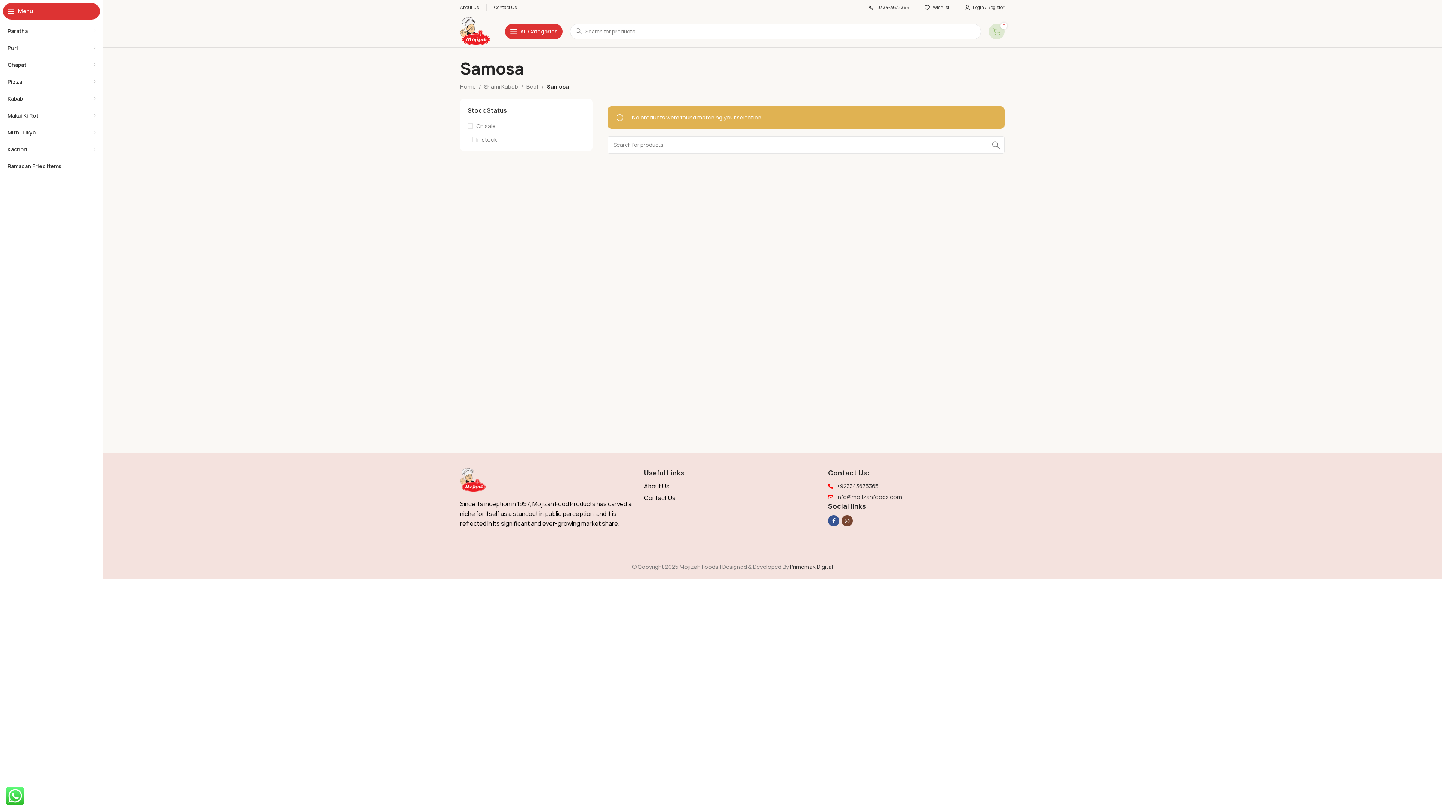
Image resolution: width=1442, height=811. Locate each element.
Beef (532, 86)
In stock (486, 139)
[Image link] (473, 480)
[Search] (996, 145)
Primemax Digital (811, 567)
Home (468, 86)
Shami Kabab (501, 86)
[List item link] (732, 486)
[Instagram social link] (847, 520)
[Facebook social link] (833, 520)
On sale (486, 126)
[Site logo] (475, 31)
